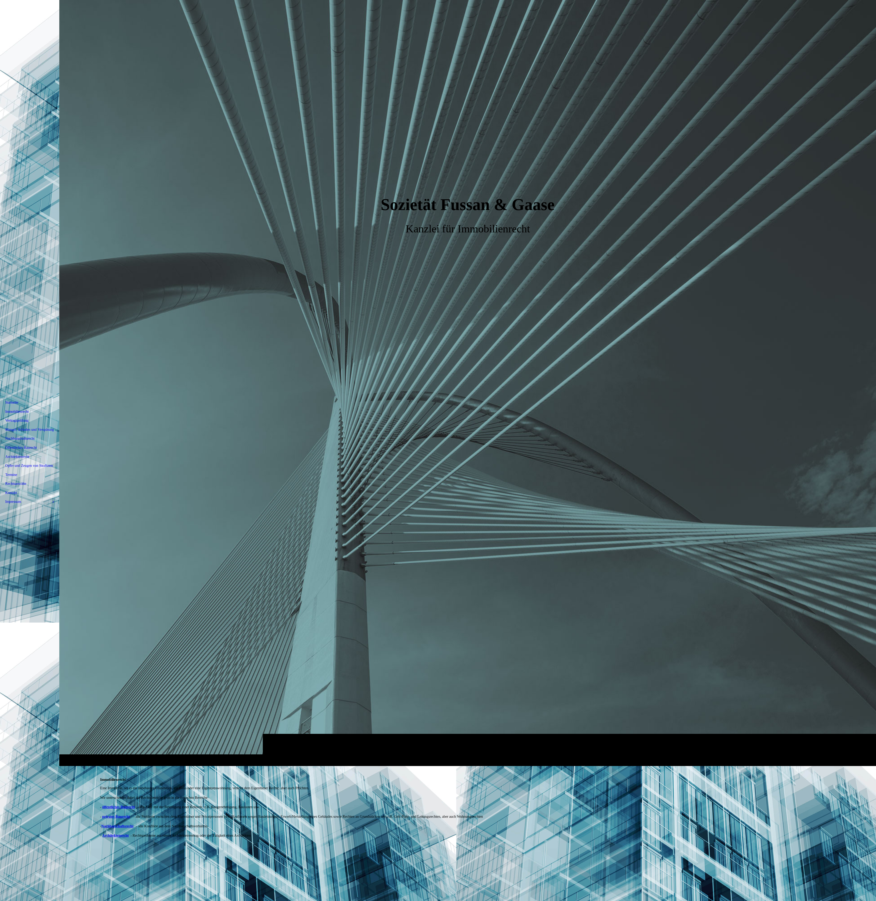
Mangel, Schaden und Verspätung (29, 429)
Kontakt (11, 493)
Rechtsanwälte (15, 484)
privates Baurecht (116, 816)
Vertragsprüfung (17, 420)
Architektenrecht (115, 835)
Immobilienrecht (17, 411)
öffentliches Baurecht (118, 807)
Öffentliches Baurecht (21, 447)
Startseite (11, 402)
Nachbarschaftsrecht (117, 826)
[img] (467, 383)
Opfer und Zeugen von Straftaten (29, 465)
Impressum (13, 502)
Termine (11, 475)
